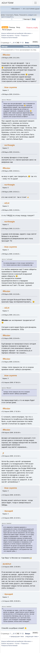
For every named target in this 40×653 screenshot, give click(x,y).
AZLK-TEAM (7, 3)
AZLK (6, 203)
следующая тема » (32, 636)
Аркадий (8, 511)
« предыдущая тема (16, 636)
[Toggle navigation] (35, 3)
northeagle (9, 145)
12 (23, 43)
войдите (31, 15)
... (12, 43)
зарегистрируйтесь (7, 17)
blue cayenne (10, 87)
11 (20, 43)
